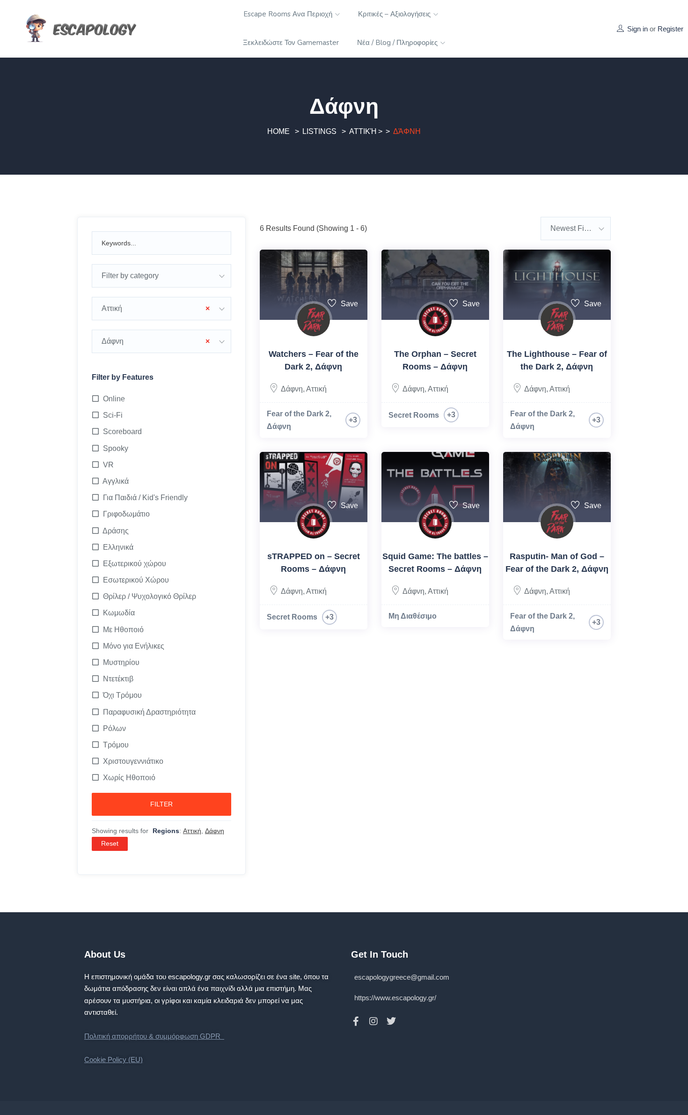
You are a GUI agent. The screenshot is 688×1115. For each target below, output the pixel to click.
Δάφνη (292, 389)
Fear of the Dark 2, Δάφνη (299, 420)
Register (670, 29)
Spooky (115, 448)
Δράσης (115, 531)
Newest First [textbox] (571, 228)
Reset (109, 843)
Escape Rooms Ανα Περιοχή (288, 14)
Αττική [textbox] (156, 308)
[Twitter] (391, 1021)
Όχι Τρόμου (122, 695)
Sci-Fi (113, 415)
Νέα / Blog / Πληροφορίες (398, 42)
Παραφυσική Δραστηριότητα (149, 712)
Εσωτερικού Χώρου (136, 580)
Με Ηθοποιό (123, 630)
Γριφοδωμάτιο (126, 514)
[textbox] (161, 276)
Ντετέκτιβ (118, 679)
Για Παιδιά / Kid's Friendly (145, 498)
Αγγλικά (115, 481)
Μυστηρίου (121, 662)
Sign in (637, 29)
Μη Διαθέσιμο (412, 616)
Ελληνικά (118, 547)
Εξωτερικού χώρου (134, 564)
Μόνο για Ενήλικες (133, 646)
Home (278, 131)
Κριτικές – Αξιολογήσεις (395, 14)
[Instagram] (373, 1021)
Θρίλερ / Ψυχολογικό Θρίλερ (149, 596)
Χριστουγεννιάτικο (133, 761)
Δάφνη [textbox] (156, 341)
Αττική (362, 131)
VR (108, 465)
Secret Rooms (413, 415)
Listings (319, 131)
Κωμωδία (119, 613)
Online (114, 399)
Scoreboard (122, 432)
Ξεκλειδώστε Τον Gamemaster (291, 42)
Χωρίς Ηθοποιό (129, 778)
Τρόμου (116, 745)
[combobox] (161, 276)
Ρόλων (114, 728)
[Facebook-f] (355, 1021)
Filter (161, 804)
